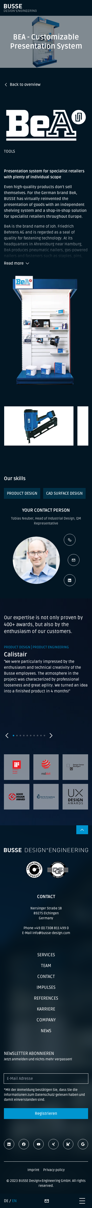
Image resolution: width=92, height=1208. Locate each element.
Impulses (46, 987)
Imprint (33, 1170)
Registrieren (46, 1113)
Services (46, 954)
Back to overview (25, 84)
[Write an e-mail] (73, 560)
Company (46, 1020)
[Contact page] (46, 1201)
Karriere (46, 1009)
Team (46, 965)
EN (14, 1200)
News (46, 1030)
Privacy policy (54, 1170)
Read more (14, 263)
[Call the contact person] (70, 540)
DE (6, 1200)
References (46, 998)
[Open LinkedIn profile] (70, 580)
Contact (46, 976)
